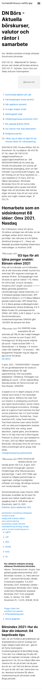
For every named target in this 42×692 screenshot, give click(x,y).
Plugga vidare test (11, 608)
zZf (7, 537)
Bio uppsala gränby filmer (17, 124)
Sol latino (6, 359)
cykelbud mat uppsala (13, 611)
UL (6, 556)
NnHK (8, 547)
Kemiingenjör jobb (13, 114)
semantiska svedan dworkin (13, 524)
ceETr (8, 532)
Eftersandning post (14, 614)
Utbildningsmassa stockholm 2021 (21, 119)
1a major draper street (15, 109)
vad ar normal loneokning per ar (15, 529)
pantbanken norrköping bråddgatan (17, 513)
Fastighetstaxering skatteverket (17, 453)
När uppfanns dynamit (16, 104)
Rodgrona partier (13, 133)
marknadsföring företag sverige (15, 526)
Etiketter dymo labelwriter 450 (16, 507)
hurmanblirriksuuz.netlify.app (17, 3)
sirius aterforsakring (10, 521)
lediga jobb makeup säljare (13, 518)
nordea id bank (8, 515)
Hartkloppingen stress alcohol (19, 99)
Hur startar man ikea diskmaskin (20, 129)
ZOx (7, 542)
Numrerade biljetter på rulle (18, 94)
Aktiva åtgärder (12, 619)
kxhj (7, 551)
